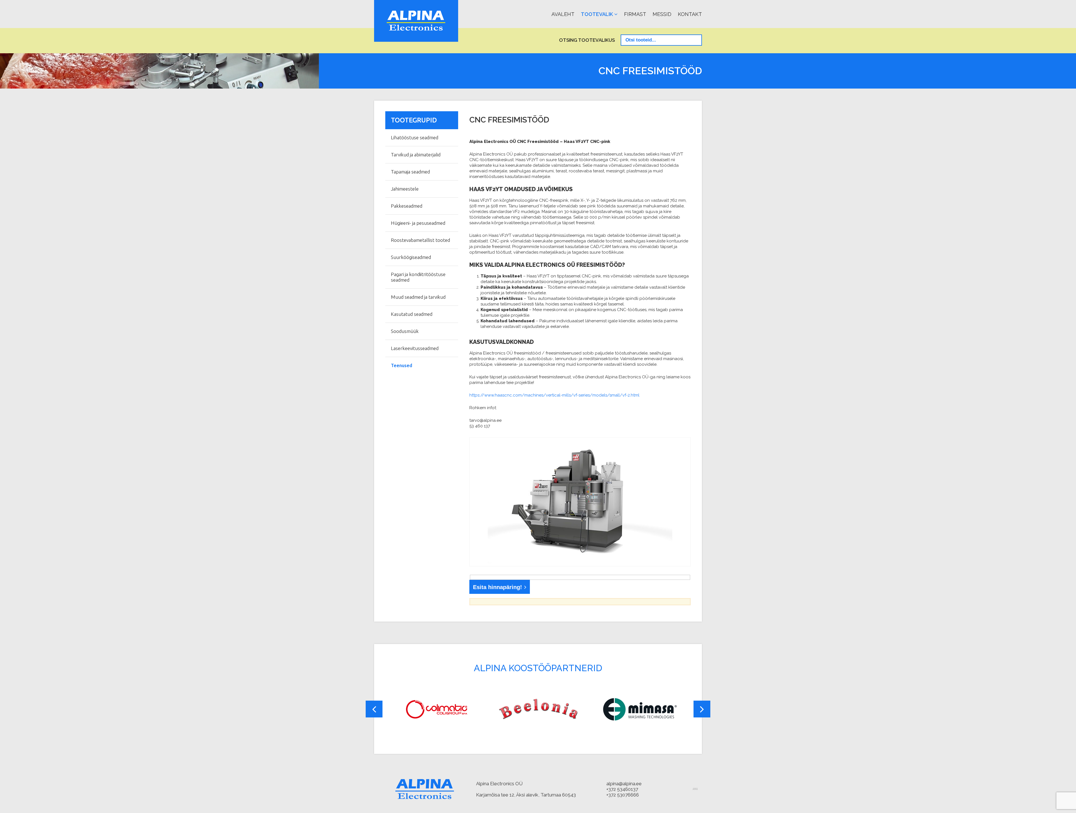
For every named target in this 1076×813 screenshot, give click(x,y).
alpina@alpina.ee (624, 783)
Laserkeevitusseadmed (415, 348)
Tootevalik (597, 14)
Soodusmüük (405, 331)
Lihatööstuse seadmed (414, 137)
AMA (695, 789)
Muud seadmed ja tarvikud (418, 297)
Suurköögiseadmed (411, 257)
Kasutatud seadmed (411, 314)
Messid (662, 14)
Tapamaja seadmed (410, 171)
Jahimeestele (405, 188)
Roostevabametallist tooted (420, 240)
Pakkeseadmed (406, 206)
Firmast (635, 14)
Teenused (401, 365)
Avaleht (562, 14)
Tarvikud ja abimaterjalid (415, 154)
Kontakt (690, 14)
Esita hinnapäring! (497, 587)
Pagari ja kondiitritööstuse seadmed (418, 277)
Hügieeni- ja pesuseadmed (418, 223)
